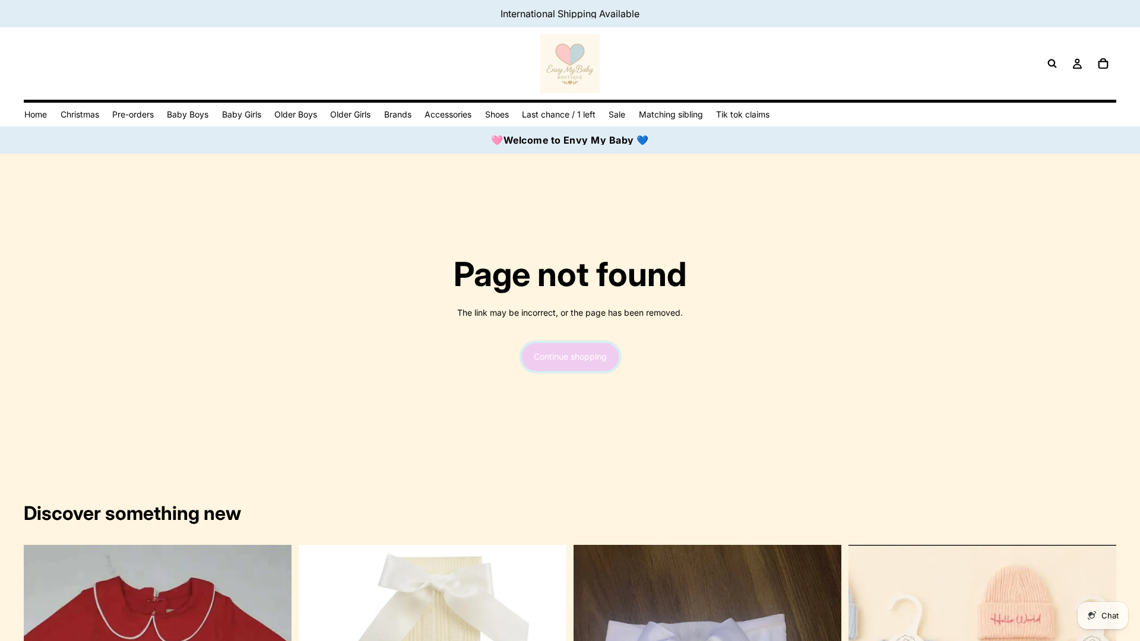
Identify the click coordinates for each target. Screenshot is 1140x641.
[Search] (1052, 63)
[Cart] (1103, 63)
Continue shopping (570, 356)
